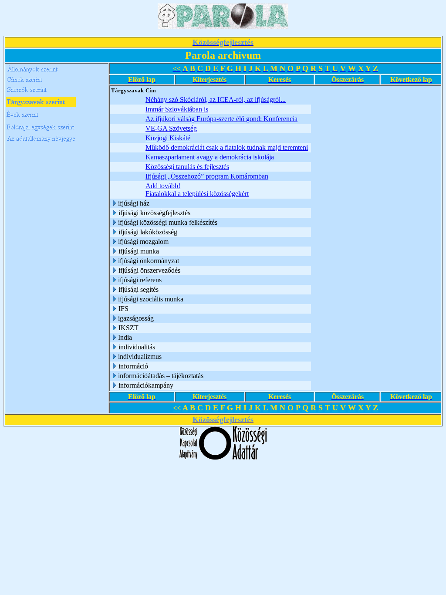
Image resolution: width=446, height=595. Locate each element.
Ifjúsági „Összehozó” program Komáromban (206, 176)
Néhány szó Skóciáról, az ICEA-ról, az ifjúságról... (215, 99)
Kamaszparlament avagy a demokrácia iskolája (209, 157)
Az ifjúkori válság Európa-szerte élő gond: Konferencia (221, 118)
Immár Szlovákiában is (176, 109)
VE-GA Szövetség (171, 128)
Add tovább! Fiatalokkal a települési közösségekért (197, 189)
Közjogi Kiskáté (167, 138)
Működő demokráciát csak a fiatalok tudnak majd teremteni (226, 147)
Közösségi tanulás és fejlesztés (187, 166)
